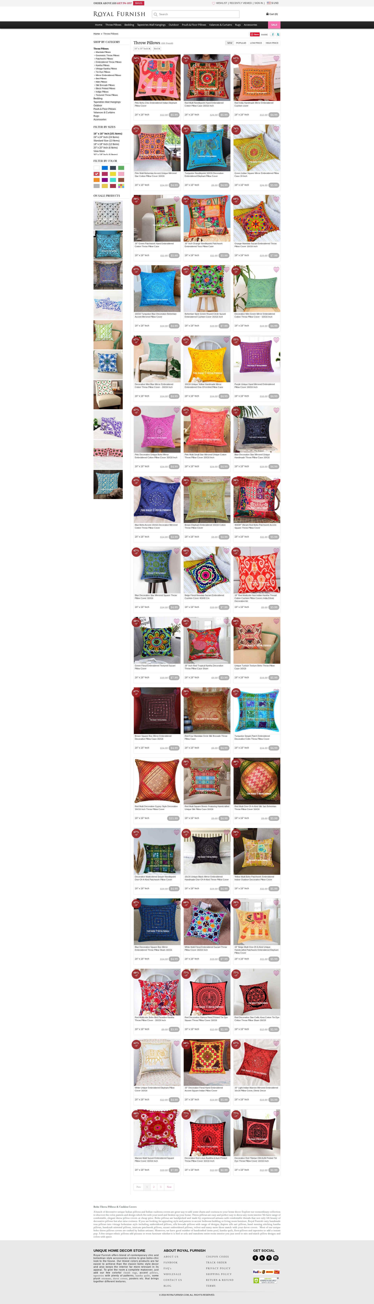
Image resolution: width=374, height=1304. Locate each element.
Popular (241, 43)
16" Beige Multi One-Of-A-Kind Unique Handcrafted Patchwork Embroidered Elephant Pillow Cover (256, 950)
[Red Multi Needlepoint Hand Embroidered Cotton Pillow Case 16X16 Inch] (207, 77)
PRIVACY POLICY (218, 1268)
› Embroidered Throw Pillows (108, 62)
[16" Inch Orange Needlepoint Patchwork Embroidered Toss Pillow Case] (207, 218)
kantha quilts (143, 1275)
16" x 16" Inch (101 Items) (108, 133)
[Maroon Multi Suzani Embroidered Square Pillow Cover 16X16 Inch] (157, 1132)
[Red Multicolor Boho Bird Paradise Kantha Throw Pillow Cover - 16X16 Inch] (157, 992)
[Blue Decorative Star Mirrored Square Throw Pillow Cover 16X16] (157, 570)
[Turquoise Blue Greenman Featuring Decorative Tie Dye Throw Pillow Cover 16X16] (108, 258)
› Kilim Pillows (100, 82)
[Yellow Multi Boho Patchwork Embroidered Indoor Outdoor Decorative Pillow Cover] (257, 851)
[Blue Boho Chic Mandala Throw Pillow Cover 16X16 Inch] (108, 378)
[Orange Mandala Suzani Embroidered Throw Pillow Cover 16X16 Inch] (257, 218)
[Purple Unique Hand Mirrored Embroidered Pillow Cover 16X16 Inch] (257, 359)
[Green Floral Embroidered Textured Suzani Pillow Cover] (157, 640)
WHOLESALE (172, 1274)
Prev (139, 1187)
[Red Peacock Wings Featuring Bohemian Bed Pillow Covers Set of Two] (108, 468)
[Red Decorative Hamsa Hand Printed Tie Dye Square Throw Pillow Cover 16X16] (207, 992)
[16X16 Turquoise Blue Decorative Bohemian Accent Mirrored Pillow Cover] (157, 288)
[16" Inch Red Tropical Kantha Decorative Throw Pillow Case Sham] (207, 640)
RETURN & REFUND (220, 1280)
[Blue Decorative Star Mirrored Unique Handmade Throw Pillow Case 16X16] (257, 429)
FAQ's (168, 1268)
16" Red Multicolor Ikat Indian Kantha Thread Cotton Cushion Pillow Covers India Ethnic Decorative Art (256, 598)
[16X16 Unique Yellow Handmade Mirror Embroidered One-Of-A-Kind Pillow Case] (207, 359)
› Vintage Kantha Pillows (105, 68)
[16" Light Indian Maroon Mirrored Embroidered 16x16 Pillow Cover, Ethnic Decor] (257, 1062)
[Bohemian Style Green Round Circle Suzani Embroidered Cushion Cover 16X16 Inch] (207, 288)
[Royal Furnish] (123, 14)
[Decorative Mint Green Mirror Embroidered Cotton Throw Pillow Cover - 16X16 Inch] (257, 288)
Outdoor (174, 24)
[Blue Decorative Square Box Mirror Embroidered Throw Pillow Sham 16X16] (157, 921)
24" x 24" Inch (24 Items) (106, 137)
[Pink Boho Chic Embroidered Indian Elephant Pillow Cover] (157, 77)
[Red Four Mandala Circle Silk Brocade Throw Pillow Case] (207, 710)
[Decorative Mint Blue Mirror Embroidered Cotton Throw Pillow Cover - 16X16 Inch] (157, 359)
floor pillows (241, 1230)
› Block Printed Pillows (104, 88)
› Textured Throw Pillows (106, 95)
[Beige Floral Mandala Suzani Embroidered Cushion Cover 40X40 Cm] (207, 570)
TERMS (211, 1286)
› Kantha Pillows (101, 65)
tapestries (258, 1230)
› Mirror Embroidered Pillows (107, 75)
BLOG (168, 1286)
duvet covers (250, 1227)
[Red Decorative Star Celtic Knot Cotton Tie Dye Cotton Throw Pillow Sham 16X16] (257, 992)
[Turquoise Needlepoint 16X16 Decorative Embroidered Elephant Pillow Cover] (207, 148)
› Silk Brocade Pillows (104, 85)
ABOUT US (171, 1256)
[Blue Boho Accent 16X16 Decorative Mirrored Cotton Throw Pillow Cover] (157, 499)
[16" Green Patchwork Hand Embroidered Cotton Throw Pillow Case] (157, 218)
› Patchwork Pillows (103, 59)
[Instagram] (276, 1258)
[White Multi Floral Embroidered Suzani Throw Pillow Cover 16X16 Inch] (207, 921)
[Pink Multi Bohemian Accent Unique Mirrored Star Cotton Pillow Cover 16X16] (157, 148)
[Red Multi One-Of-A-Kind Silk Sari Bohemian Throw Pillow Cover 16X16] (257, 781)
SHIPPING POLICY (219, 1274)
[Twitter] (262, 1258)
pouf (215, 1230)
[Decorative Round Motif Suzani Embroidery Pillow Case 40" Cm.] (108, 408)
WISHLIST (221, 3)
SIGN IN (258, 3)
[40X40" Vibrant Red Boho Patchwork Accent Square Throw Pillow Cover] (257, 499)
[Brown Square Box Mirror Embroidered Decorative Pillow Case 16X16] (157, 710)
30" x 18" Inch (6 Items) (106, 154)
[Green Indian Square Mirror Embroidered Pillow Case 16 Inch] (257, 148)
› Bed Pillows (100, 78)
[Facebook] (255, 1258)
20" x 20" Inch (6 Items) (106, 147)
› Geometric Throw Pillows (106, 55)
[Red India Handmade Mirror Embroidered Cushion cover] (257, 77)
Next (169, 1187)
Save (256, 34)
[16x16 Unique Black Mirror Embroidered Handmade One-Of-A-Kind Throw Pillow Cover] (207, 851)
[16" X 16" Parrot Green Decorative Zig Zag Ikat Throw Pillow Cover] (108, 348)
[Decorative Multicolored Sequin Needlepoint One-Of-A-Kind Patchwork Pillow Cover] (157, 851)
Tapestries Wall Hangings (151, 24)
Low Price (256, 43)
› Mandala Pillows (102, 52)
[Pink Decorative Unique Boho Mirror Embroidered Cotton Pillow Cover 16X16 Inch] (157, 429)
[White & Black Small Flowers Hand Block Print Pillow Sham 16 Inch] (108, 229)
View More (99, 151)
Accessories (250, 24)
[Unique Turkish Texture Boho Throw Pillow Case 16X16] (257, 640)
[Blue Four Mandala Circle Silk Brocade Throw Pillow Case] (108, 288)
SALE (274, 24)
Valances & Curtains (220, 24)
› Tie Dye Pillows (102, 72)
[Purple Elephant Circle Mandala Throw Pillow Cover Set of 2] (108, 438)
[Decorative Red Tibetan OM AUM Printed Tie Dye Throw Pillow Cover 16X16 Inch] (257, 1132)
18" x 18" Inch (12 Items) (106, 144)
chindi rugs (130, 1272)
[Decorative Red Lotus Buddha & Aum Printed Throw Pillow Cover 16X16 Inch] (207, 1132)
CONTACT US (173, 1280)
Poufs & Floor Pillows (194, 24)
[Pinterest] (269, 1258)
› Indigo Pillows (101, 92)
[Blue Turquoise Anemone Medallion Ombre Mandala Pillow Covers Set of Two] (108, 318)
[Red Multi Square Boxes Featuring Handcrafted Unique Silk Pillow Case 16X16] (207, 781)
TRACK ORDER (216, 1262)
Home (98, 24)
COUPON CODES (217, 1256)
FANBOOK (171, 1262)
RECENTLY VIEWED (241, 3)
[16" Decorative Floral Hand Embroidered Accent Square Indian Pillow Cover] (207, 1062)
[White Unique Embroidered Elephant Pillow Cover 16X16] (157, 1062)
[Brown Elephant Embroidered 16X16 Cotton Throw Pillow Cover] (207, 499)
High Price (272, 43)
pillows (154, 1272)
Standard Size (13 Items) (107, 140)
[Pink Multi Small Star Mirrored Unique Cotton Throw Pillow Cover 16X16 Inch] (207, 429)
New (229, 43)
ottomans (106, 1278)
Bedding (129, 24)
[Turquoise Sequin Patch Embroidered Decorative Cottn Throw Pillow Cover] (257, 710)
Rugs (238, 24)
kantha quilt (226, 1230)
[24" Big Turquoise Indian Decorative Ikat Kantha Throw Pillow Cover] (108, 498)
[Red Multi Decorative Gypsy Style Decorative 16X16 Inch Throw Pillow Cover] (157, 781)
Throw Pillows (113, 24)
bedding (216, 1221)
